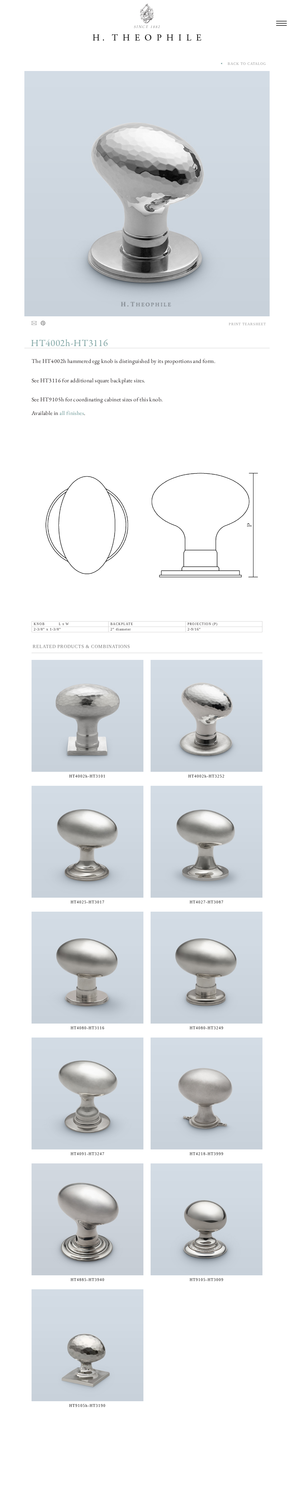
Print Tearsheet (247, 324)
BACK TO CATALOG (244, 64)
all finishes (72, 413)
